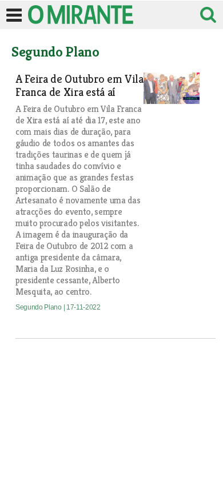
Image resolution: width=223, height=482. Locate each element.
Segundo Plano (39, 307)
